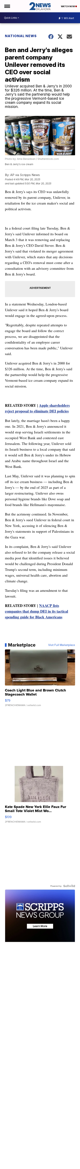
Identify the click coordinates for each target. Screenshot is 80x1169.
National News (21, 36)
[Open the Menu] (7, 6)
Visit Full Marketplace (61, 644)
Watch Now (68, 6)
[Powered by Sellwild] (69, 885)
